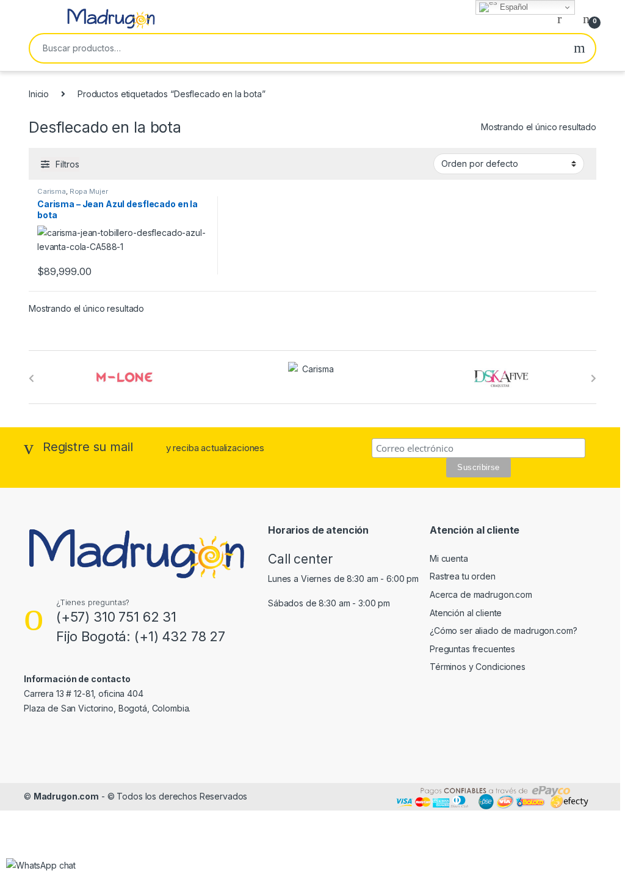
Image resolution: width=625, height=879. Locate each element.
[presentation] (31, 378)
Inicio (39, 94)
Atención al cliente (466, 613)
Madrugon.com (66, 796)
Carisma (51, 191)
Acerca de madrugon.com (481, 594)
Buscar (579, 48)
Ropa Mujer (89, 191)
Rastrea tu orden (463, 576)
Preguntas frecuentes (472, 649)
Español (512, 7)
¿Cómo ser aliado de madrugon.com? (503, 630)
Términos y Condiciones (478, 666)
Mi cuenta (449, 558)
